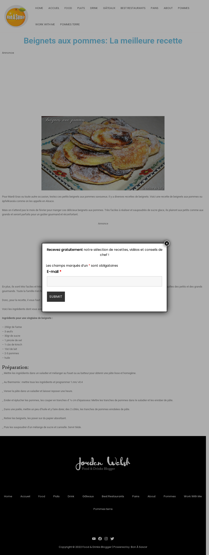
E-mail (54, 271)
